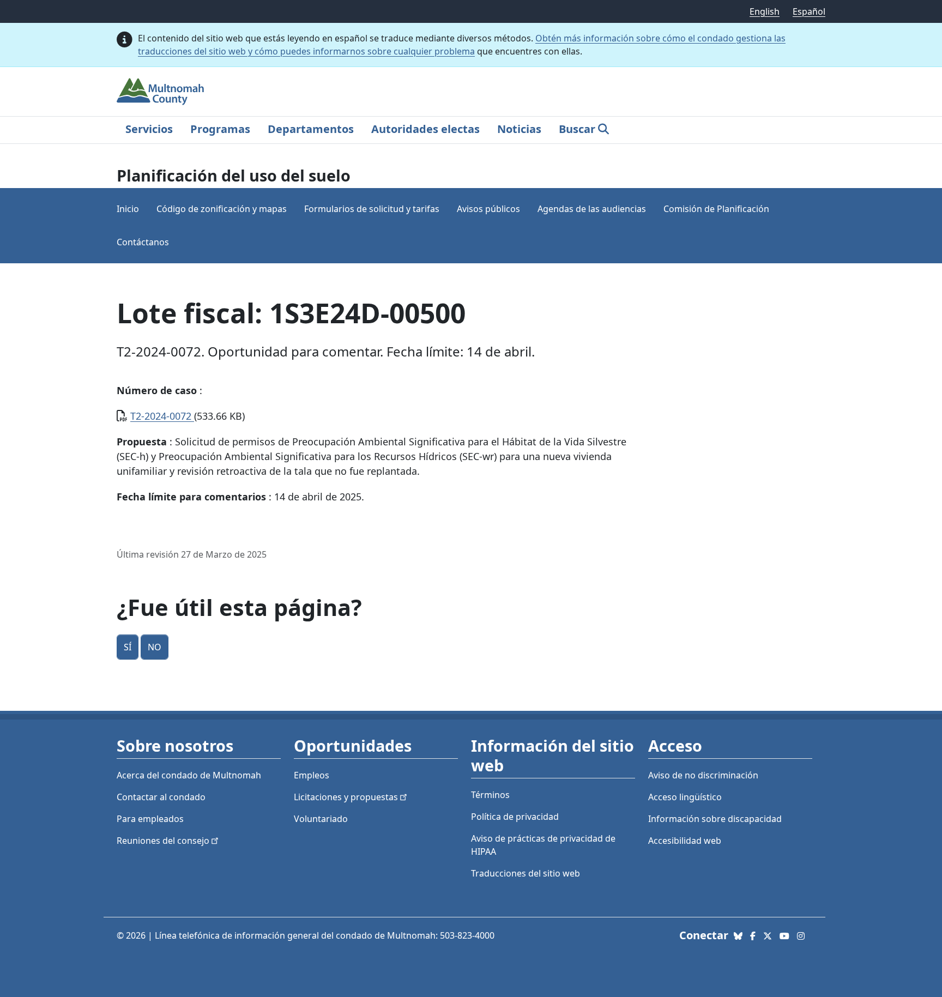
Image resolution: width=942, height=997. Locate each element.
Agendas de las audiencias (592, 209)
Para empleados (150, 819)
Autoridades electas (425, 129)
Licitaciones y (346, 797)
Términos (490, 795)
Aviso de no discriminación (703, 775)
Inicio (128, 209)
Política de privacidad (515, 817)
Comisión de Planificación (716, 209)
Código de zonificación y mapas (221, 209)
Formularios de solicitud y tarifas (371, 209)
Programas (220, 129)
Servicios (149, 129)
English (765, 11)
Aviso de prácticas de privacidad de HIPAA (543, 844)
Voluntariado (321, 819)
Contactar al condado (161, 797)
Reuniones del (163, 841)
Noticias (519, 129)
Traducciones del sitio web (525, 873)
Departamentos (311, 129)
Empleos (311, 775)
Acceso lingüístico (685, 797)
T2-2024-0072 (162, 415)
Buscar (577, 129)
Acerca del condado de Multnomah (189, 775)
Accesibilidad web (684, 841)
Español (809, 11)
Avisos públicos (488, 209)
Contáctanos (143, 242)
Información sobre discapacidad (715, 819)
